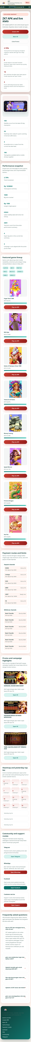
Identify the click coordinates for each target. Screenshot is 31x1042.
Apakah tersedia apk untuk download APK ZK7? (13, 968)
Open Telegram (15, 856)
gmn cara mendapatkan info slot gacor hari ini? (15, 997)
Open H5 (15, 695)
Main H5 (15, 36)
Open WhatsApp (15, 872)
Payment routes (7, 1027)
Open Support (15, 905)
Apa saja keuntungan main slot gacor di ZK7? (15, 978)
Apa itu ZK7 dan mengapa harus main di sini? (15, 928)
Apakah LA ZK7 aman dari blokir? (15, 987)
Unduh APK (15, 32)
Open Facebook (15, 888)
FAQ (3, 1032)
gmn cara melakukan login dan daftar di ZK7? (14, 958)
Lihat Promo (15, 41)
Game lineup (6, 1025)
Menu (27, 2)
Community (5, 1034)
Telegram (5, 1037)
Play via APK (15, 307)
